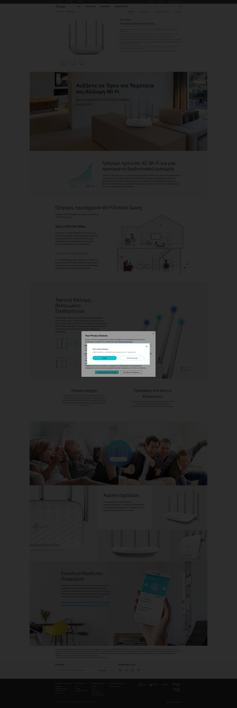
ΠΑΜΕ (104, 358)
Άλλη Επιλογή (132, 358)
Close (147, 346)
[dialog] (118, 354)
